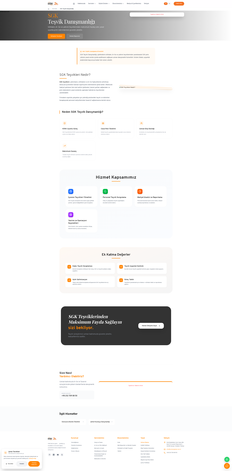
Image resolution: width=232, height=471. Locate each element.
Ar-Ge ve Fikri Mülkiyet (100, 445)
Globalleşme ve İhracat (100, 451)
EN (169, 3)
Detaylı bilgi (32, 458)
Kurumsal (74, 438)
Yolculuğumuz (75, 442)
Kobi (118, 442)
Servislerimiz (99, 438)
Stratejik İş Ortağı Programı (125, 448)
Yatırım (119, 451)
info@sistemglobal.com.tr (174, 449)
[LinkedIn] (53, 454)
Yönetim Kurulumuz (76, 445)
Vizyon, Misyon (75, 451)
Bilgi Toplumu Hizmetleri (147, 448)
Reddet (22, 464)
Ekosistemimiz (117, 4)
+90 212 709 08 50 (69, 396)
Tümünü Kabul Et (34, 463)
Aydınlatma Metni (145, 457)
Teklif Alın (179, 3)
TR (165, 3)
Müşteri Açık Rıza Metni (147, 460)
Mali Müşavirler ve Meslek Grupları (126, 445)
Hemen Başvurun (75, 36)
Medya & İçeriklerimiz (134, 4)
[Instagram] (49, 454)
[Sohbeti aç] (227, 466)
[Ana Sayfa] (74, 4)
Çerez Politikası (145, 463)
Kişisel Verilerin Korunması (148, 451)
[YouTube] (57, 454)
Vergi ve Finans (98, 442)
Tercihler (10, 464)
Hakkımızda (81, 4)
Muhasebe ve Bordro (100, 459)
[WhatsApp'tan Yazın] (226, 459)
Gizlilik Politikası (145, 445)
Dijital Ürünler (103, 4)
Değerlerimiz (74, 448)
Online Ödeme (145, 442)
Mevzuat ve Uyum (99, 448)
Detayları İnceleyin (56, 36)
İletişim (146, 4)
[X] (62, 454)
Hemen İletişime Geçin (149, 326)
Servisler (91, 4)
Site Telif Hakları (145, 454)
